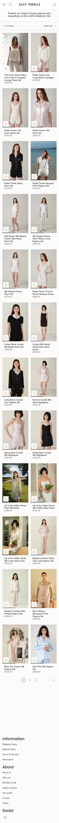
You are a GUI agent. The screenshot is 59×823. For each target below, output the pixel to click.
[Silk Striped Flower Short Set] (15, 269)
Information (7, 759)
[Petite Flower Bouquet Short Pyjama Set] (44, 160)
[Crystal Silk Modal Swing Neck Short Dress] (44, 321)
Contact (6, 798)
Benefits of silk (9, 782)
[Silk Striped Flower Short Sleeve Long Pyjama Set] (44, 213)
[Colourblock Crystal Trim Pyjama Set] (15, 377)
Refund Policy (9, 749)
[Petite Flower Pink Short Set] (44, 107)
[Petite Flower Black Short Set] (15, 160)
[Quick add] (6, 68)
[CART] (55, 4)
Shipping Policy (9, 744)
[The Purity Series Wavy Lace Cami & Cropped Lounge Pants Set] (15, 52)
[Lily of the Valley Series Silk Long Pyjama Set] (15, 535)
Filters (10, 26)
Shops (5, 803)
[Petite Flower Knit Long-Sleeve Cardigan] (44, 52)
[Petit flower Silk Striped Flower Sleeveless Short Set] (15, 213)
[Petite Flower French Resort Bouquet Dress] (44, 269)
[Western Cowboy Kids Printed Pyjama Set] (15, 588)
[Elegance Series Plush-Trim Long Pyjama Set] (44, 535)
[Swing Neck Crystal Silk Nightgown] (15, 430)
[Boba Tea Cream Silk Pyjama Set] (15, 644)
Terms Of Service (10, 754)
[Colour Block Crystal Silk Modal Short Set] (15, 321)
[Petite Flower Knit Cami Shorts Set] (15, 107)
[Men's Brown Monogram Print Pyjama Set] (44, 588)
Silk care (6, 777)
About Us (6, 772)
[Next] (47, 680)
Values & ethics (9, 788)
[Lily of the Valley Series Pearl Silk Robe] (15, 482)
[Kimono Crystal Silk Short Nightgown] (44, 377)
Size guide (7, 793)
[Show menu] (4, 4)
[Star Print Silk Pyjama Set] (44, 644)
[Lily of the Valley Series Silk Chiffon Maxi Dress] (44, 482)
